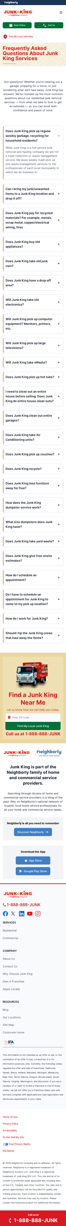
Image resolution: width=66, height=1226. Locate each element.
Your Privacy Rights (19, 1143)
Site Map (8, 1024)
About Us (9, 958)
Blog (5, 1009)
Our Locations (12, 1017)
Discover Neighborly (30, 832)
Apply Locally (11, 989)
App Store (35, 860)
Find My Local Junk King (33, 726)
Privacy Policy (10, 1123)
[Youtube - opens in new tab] (29, 913)
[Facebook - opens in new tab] (5, 913)
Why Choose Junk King (17, 973)
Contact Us (10, 966)
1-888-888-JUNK (42, 733)
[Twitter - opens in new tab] (13, 913)
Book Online (19, 25)
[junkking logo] (33, 894)
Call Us (51, 25)
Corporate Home (13, 1032)
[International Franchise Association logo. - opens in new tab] (9, 1042)
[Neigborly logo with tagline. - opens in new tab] (50, 753)
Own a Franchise (13, 981)
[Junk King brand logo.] (17, 753)
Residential (10, 930)
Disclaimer (8, 1150)
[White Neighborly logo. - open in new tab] (11, 2)
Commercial (10, 938)
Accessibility (10, 1130)
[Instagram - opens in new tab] (38, 913)
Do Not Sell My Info (13, 1137)
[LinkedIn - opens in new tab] (21, 913)
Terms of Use (10, 1116)
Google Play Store (35, 871)
